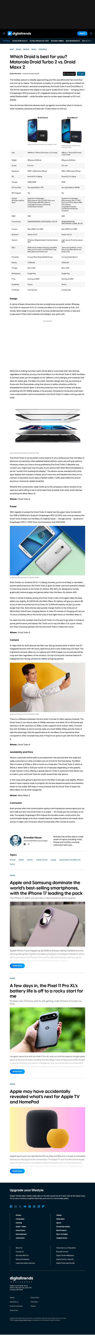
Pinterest (34, 1206)
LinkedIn (39, 1206)
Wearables (60, 1219)
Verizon (12, 864)
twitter (29, 844)
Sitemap (33, 1306)
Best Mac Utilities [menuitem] (57, 41)
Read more (17, 966)
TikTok (29, 1206)
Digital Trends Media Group (22, 1320)
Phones (18, 1215)
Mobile (21, 860)
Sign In (82, 33)
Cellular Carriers (42, 860)
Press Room (34, 1301)
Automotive (20, 1238)
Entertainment (21, 1234)
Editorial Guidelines (22, 1259)
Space (58, 1223)
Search (91, 33)
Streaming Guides (63, 1227)
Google (53, 860)
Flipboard (43, 1206)
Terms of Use (14, 1310)
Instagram (15, 1206)
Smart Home (20, 1230)
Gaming (19, 1223)
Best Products (61, 1230)
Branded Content (62, 1252)
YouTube (25, 1206)
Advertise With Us (22, 1255)
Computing (20, 1219)
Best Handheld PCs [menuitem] (73, 41)
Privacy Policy (35, 1297)
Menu (4, 33)
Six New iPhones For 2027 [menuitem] (39, 41)
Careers (12, 1297)
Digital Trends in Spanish (65, 1259)
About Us (19, 1248)
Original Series (61, 1238)
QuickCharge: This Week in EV (70, 860)
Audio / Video (21, 1227)
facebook (25, 844)
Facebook (11, 1206)
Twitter (20, 1206)
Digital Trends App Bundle (65, 1263)
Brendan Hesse (16, 74)
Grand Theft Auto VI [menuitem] (19, 41)
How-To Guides (62, 1234)
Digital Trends (15, 36)
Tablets (59, 1215)
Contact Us (20, 1252)
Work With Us (14, 1301)
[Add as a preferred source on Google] (69, 74)
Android (12, 860)
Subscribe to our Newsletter (66, 1248)
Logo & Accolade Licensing (25, 1263)
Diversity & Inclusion (16, 1306)
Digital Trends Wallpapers (65, 1255)
